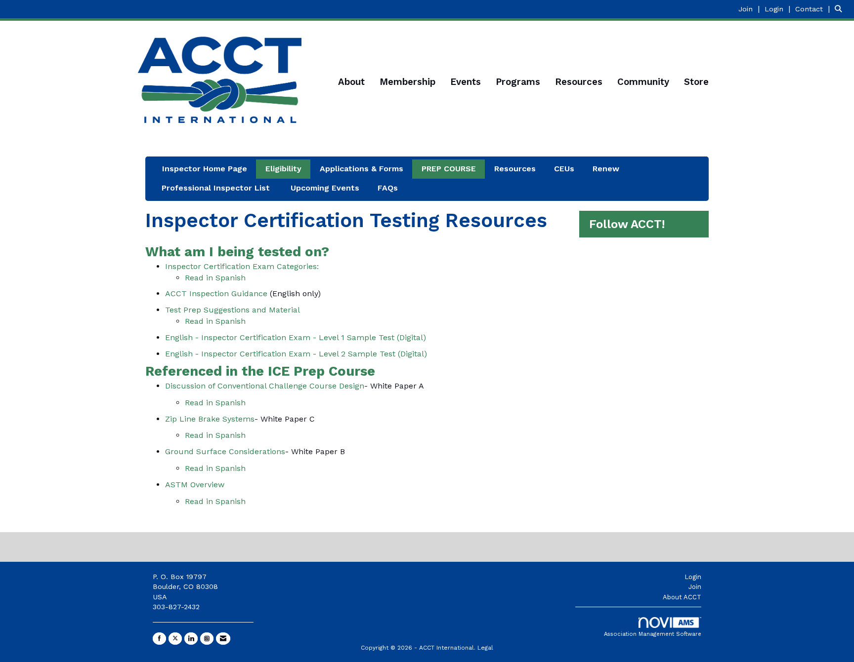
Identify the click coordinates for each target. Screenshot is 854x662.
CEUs (564, 168)
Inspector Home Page (204, 168)
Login (692, 577)
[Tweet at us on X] (175, 638)
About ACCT (682, 597)
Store (696, 82)
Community (643, 82)
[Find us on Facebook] (159, 638)
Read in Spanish (215, 277)
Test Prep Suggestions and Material (232, 309)
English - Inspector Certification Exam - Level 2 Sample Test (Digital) (296, 353)
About (351, 82)
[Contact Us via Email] (223, 638)
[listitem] (750, 8)
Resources (578, 82)
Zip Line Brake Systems (210, 419)
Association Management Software (652, 634)
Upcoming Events (325, 188)
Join (694, 586)
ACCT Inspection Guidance (216, 293)
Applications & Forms (361, 168)
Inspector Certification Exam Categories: (242, 266)
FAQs (388, 188)
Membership (407, 82)
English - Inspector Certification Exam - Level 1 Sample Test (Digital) (295, 337)
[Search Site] (841, 8)
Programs (518, 82)
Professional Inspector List (216, 188)
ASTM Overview (194, 484)
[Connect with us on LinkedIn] (191, 638)
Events (465, 82)
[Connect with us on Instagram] (207, 638)
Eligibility (283, 168)
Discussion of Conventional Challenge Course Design (264, 385)
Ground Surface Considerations (225, 451)
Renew (606, 168)
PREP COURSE (449, 168)
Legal (485, 647)
